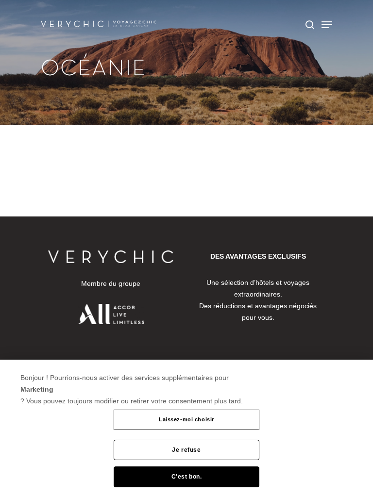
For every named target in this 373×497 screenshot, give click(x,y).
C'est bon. (186, 476)
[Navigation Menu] (327, 25)
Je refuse (186, 450)
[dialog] (186, 428)
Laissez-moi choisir (186, 419)
